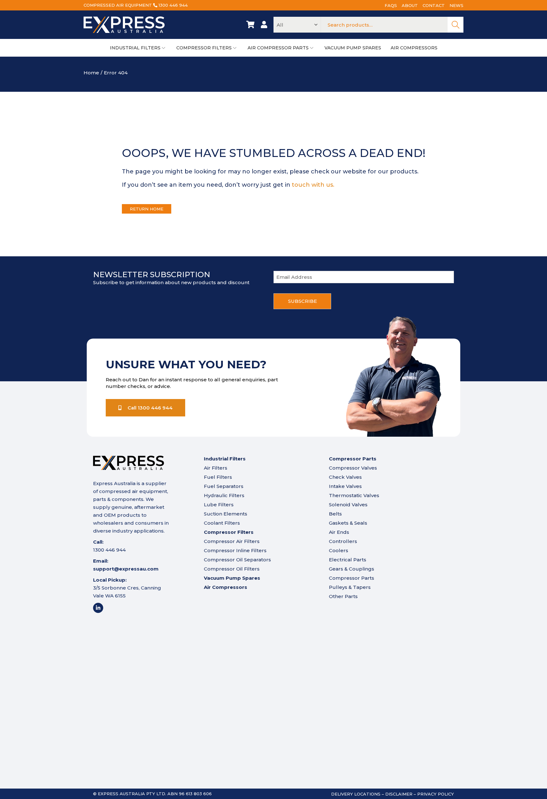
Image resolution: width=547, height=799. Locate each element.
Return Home (146, 208)
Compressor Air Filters (232, 541)
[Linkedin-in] (98, 608)
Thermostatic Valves (354, 495)
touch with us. (313, 184)
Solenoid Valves (348, 505)
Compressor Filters (229, 532)
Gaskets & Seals (348, 523)
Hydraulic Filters (224, 495)
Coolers (338, 550)
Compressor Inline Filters (235, 550)
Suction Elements (225, 514)
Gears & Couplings (351, 569)
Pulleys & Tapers (350, 587)
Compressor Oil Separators (237, 560)
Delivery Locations (355, 793)
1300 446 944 (173, 5)
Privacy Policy (435, 793)
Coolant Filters (222, 523)
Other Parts (343, 596)
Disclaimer (398, 793)
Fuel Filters (218, 477)
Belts (335, 514)
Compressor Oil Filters (232, 569)
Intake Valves (345, 486)
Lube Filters (219, 505)
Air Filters (215, 468)
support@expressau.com (126, 569)
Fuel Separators (223, 486)
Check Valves (345, 477)
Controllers (343, 541)
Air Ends (339, 532)
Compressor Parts (351, 578)
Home (91, 73)
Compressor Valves (353, 468)
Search (455, 24)
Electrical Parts (347, 560)
